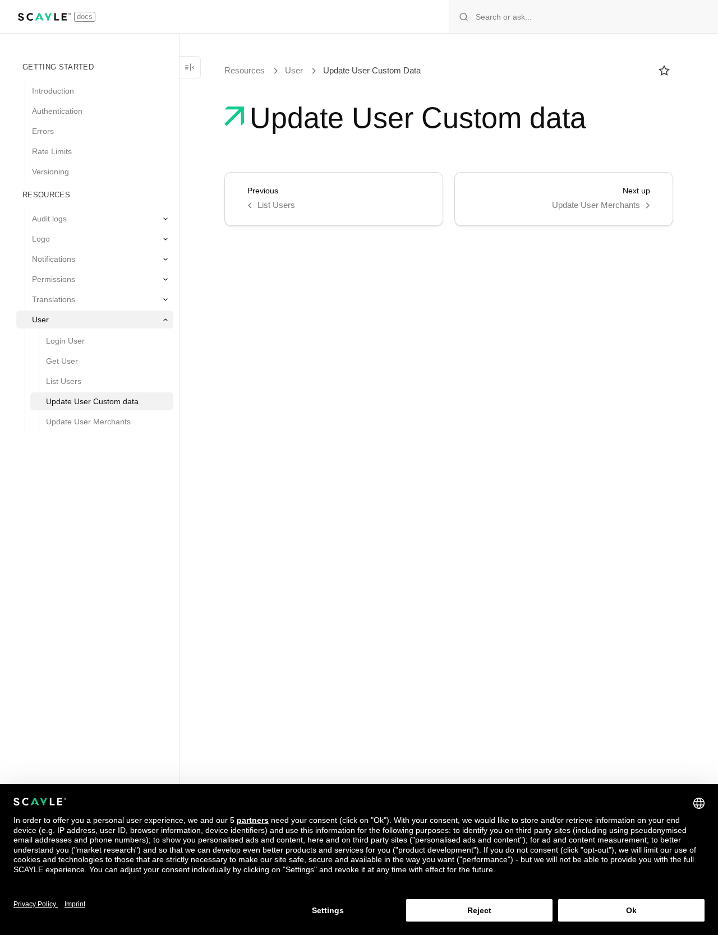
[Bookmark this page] (664, 71)
